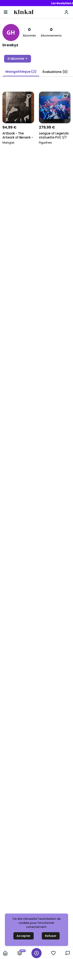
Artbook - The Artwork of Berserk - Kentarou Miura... (17, 135)
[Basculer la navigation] (6, 12)
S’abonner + (18, 58)
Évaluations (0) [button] (55, 71)
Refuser (50, 936)
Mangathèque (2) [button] (20, 71)
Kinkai (24, 12)
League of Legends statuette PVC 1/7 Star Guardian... (54, 135)
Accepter (23, 936)
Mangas (8, 142)
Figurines (45, 142)
